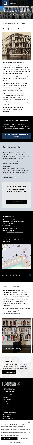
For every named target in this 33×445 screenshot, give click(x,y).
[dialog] (16, 432)
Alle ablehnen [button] (25, 438)
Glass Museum (6, 408)
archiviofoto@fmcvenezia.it (15, 232)
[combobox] (29, 422)
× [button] (31, 422)
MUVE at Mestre (6, 399)
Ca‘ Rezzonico (6, 406)
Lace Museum (6, 416)
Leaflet (15, 268)
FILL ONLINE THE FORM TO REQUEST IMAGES (16, 135)
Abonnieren (10, 372)
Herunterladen (17, 202)
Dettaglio (18, 435)
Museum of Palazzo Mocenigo (10, 412)
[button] (30, 3)
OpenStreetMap (21, 268)
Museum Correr (6, 403)
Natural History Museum (8, 410)
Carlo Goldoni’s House (8, 418)
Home (4, 23)
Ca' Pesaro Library (13, 349)
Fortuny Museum (6, 414)
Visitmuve (5, 397)
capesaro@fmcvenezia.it (14, 313)
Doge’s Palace (6, 401)
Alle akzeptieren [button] (8, 438)
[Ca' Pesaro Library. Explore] (16, 335)
